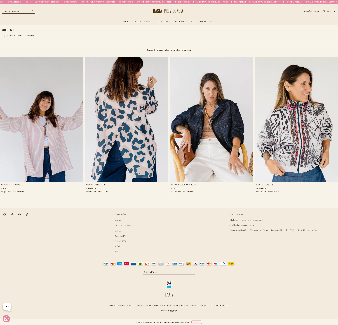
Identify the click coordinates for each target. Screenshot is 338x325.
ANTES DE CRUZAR (142, 21)
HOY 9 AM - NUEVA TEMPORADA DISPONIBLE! (56, 2)
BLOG (193, 21)
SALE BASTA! (163, 21)
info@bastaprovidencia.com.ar (242, 225)
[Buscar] (32, 11)
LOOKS (203, 21)
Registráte (315, 11)
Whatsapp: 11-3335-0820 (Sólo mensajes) (246, 220)
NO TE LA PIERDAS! (28, 2)
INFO (212, 21)
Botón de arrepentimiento (219, 305)
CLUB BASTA (180, 21)
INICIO (126, 21)
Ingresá (307, 11)
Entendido (196, 322)
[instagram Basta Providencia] (5, 214)
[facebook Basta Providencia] (12, 214)
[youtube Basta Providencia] (19, 214)
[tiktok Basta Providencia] (27, 214)
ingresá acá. (202, 305)
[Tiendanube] (169, 311)
